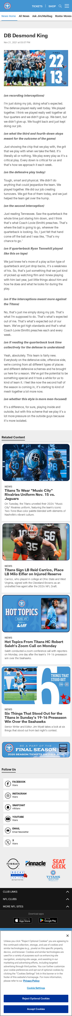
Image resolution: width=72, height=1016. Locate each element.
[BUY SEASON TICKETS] (36, 749)
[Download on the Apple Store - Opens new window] (23, 921)
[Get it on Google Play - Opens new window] (48, 922)
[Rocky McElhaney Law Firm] (19, 876)
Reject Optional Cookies (36, 998)
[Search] (60, 6)
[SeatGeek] (59, 864)
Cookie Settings (36, 987)
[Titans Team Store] (53, 876)
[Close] (68, 936)
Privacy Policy (31, 980)
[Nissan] (13, 864)
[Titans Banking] (36, 864)
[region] (36, 973)
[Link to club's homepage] (7, 4)
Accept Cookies (36, 1009)
